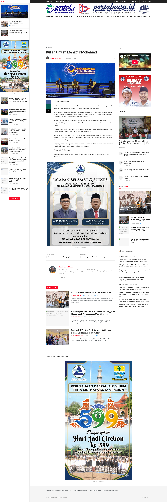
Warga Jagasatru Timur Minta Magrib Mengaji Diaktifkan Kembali (17, 180)
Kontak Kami (63, 1)
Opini (134, 16)
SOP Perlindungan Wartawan (81, 490)
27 (141, 235)
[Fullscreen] (148, 69)
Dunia (78, 16)
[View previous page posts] (79, 350)
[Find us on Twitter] (137, 1)
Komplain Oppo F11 (124, 284)
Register (148, 1)
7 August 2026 (88, 335)
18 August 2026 (89, 316)
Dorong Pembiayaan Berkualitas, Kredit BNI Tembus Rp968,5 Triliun (18, 121)
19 (98, 316)
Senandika (49, 16)
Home (47, 47)
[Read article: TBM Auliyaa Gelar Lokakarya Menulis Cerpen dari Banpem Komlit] (124, 242)
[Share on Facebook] (48, 102)
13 (97, 295)
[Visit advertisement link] (14, 66)
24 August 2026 (135, 235)
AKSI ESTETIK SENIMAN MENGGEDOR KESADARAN (92, 293)
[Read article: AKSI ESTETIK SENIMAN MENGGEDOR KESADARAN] (57, 299)
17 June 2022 (67, 58)
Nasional (72, 16)
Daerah (65, 16)
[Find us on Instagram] (133, 1)
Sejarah (113, 16)
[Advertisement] (98, 32)
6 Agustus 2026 (123, 256)
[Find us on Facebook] (142, 497)
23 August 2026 (135, 245)
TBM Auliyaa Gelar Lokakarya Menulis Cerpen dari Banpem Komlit (17, 111)
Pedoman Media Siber (95, 490)
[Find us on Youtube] (135, 1)
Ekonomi (83, 16)
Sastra (106, 16)
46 (141, 223)
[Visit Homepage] (60, 9)
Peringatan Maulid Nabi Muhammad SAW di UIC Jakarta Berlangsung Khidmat (18, 32)
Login (142, 1)
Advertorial (58, 16)
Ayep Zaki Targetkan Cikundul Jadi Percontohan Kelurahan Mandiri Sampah (17, 130)
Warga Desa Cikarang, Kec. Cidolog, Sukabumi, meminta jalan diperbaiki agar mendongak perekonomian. (132, 279)
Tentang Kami (49, 1)
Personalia (56, 1)
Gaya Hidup (98, 16)
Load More (15, 198)
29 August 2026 (88, 295)
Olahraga (90, 16)
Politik (129, 16)
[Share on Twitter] (48, 111)
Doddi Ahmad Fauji (56, 58)
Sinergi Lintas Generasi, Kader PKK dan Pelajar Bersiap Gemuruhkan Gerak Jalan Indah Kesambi (137, 154)
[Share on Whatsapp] (48, 106)
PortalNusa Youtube (127, 251)
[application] (135, 62)
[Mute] (145, 69)
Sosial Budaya (121, 16)
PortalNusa (53, 497)
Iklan (68, 1)
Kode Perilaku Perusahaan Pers (110, 490)
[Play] (121, 69)
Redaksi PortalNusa (78, 316)
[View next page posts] (82, 350)
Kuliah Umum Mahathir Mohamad (13, 14)
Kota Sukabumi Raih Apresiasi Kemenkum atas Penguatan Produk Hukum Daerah (17, 149)
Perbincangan (142, 16)
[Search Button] (150, 16)
